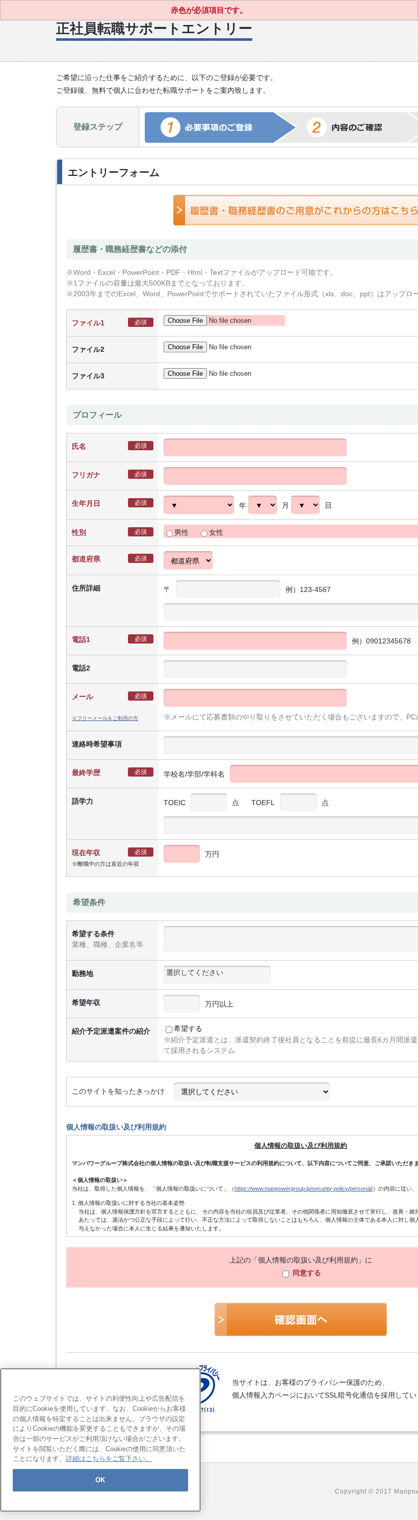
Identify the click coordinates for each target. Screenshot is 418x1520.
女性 (216, 532)
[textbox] (217, 972)
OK (100, 1480)
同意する (306, 1273)
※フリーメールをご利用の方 (105, 718)
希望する (188, 1028)
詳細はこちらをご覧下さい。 (109, 1458)
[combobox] (217, 975)
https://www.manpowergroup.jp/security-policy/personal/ (303, 1189)
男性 (181, 532)
